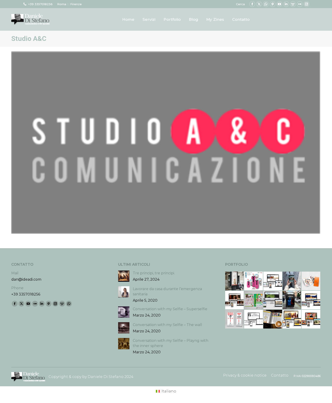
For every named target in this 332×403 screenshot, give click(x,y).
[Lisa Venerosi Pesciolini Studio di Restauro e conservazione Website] (234, 300)
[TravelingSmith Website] (292, 319)
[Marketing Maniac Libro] (292, 281)
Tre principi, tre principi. (154, 273)
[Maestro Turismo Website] (311, 300)
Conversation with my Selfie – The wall (167, 325)
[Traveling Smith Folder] (273, 319)
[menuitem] (166, 391)
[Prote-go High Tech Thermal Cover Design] (253, 281)
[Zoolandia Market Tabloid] (253, 300)
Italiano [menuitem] (168, 391)
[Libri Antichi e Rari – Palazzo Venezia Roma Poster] (234, 281)
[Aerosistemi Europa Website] (273, 300)
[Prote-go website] (273, 281)
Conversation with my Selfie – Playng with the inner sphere (170, 343)
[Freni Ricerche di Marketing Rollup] (234, 319)
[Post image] (123, 276)
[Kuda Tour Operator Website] (311, 319)
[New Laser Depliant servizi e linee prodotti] (311, 281)
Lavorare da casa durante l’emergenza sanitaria (167, 291)
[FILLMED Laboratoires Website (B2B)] (253, 319)
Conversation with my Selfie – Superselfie (170, 309)
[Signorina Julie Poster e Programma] (292, 300)
